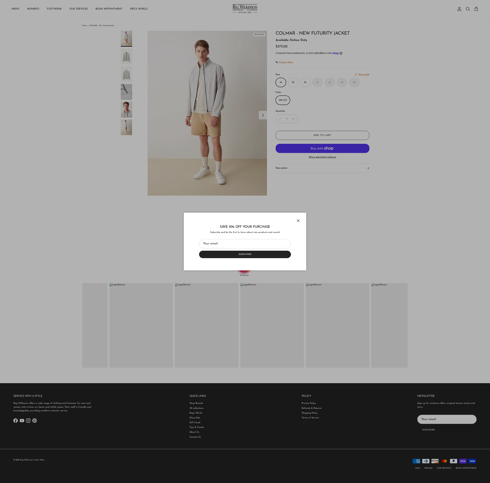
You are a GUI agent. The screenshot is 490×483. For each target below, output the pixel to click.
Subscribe (245, 254)
